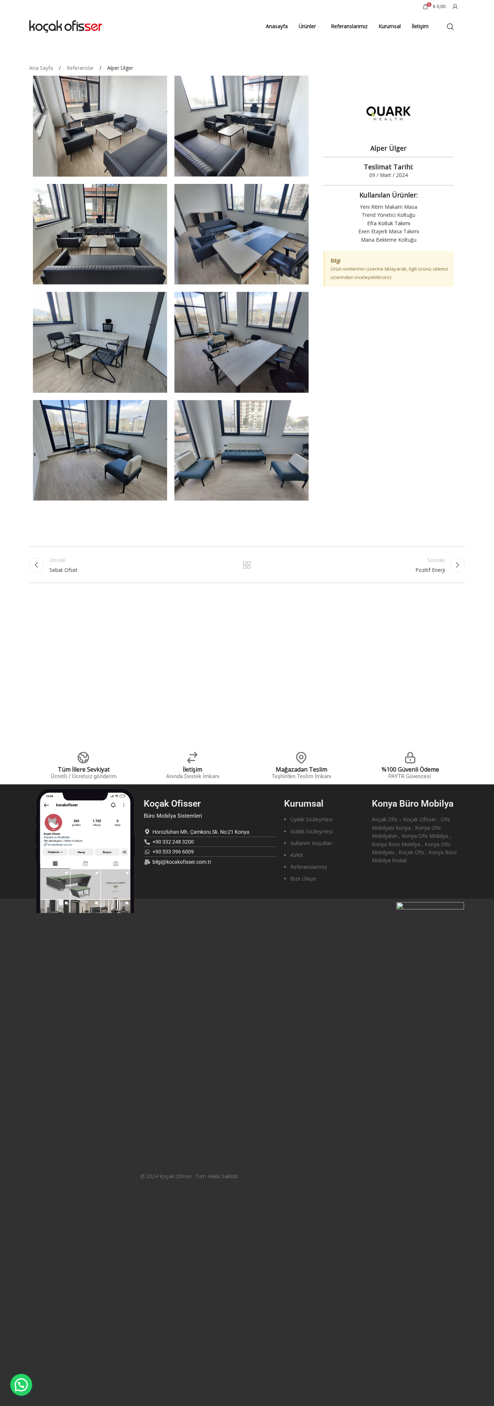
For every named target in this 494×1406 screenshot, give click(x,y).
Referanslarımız (308, 866)
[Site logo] (65, 25)
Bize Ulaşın (303, 878)
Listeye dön (247, 565)
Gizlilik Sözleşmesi (311, 831)
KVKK (296, 855)
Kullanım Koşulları (311, 843)
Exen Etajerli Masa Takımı (388, 231)
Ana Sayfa (41, 67)
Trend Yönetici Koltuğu (388, 215)
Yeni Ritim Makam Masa (388, 206)
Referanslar (81, 67)
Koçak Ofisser (172, 803)
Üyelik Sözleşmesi (311, 819)
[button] (21, 1385)
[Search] (450, 26)
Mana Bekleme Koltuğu (388, 239)
